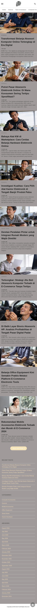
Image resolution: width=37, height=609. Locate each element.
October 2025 (6, 562)
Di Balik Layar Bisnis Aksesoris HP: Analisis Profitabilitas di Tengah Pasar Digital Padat (18, 329)
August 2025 (5, 569)
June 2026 (5, 535)
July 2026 (5, 531)
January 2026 (6, 552)
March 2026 (5, 545)
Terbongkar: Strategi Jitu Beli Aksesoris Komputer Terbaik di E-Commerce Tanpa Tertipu (18, 283)
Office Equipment (7, 368)
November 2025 (7, 559)
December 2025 (7, 555)
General (10, 9)
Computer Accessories (8, 500)
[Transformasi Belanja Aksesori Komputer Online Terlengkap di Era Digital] (18, 23)
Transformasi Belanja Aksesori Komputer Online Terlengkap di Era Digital (18, 41)
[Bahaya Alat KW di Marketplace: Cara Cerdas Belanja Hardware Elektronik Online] (18, 121)
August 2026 (5, 528)
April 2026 (5, 542)
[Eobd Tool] (18, 3)
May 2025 (5, 579)
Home (4, 9)
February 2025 (6, 589)
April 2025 (5, 582)
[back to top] (32, 604)
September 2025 (7, 565)
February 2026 (6, 548)
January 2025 (6, 593)
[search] (35, 4)
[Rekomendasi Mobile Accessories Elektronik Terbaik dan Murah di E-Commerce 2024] (18, 406)
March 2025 (5, 586)
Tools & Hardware (20, 9)
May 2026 (5, 538)
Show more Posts (18, 448)
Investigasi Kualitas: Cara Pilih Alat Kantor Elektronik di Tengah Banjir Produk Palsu (18, 189)
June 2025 (5, 576)
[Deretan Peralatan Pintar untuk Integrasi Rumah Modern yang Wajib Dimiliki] (18, 216)
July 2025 (5, 572)
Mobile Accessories (8, 418)
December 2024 (7, 596)
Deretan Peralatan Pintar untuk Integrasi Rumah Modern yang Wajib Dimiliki (18, 235)
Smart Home (5, 228)
